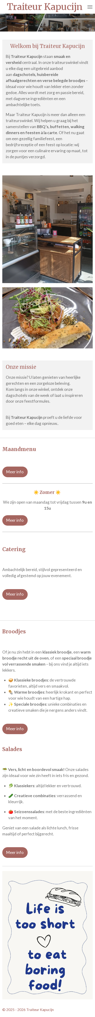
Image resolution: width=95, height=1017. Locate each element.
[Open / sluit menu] (90, 7)
